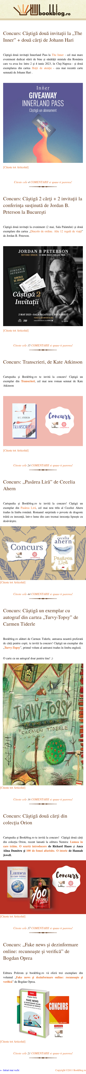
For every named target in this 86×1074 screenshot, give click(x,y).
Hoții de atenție (42, 68)
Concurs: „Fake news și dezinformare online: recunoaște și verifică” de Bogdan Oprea (40, 951)
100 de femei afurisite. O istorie (46, 850)
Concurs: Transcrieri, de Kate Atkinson (42, 361)
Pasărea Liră (28, 508)
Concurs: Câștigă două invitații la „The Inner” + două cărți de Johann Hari (42, 36)
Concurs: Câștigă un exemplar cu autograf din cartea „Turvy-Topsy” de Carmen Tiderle (40, 617)
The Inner (58, 55)
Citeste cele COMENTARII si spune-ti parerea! (43, 182)
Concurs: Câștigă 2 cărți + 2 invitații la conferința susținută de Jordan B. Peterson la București (42, 205)
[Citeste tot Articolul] (16, 167)
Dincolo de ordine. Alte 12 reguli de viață (56, 231)
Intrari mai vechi (9, 1070)
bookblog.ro (43, 10)
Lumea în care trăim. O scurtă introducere (43, 844)
